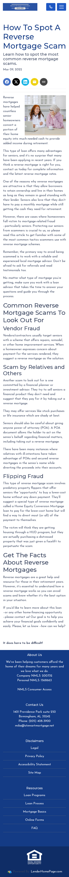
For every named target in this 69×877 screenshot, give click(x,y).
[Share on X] (16, 82)
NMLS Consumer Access (34, 689)
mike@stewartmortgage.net (34, 725)
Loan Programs (34, 795)
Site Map (34, 772)
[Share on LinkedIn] (25, 82)
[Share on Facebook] (7, 82)
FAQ (34, 828)
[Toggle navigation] (61, 7)
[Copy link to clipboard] (44, 82)
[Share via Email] (34, 82)
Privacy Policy (34, 756)
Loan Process (34, 803)
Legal (34, 748)
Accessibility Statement (34, 764)
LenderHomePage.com (46, 871)
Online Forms (34, 820)
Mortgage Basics (34, 811)
